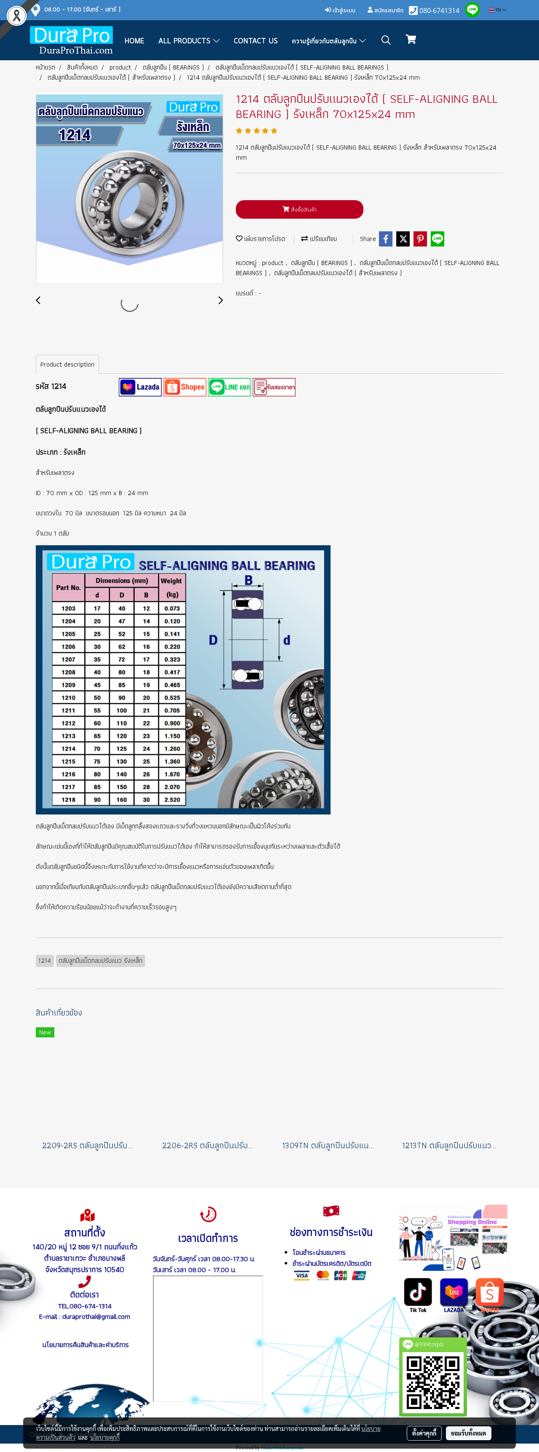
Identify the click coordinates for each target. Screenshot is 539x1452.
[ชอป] (490, 1294)
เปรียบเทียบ (322, 238)
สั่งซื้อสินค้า (303, 209)
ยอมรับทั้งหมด (468, 1433)
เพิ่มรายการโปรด (264, 238)
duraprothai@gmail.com (96, 1316)
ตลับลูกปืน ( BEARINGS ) (322, 262)
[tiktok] (418, 1294)
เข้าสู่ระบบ (343, 10)
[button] (386, 40)
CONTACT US (256, 41)
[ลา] (454, 1294)
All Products (185, 41)
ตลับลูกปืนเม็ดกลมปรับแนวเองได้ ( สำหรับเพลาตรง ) (338, 273)
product (274, 262)
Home (134, 41)
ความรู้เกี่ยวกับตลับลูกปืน (325, 41)
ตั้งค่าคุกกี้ (424, 1433)
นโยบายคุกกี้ (105, 1437)
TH (498, 10)
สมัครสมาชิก (388, 10)
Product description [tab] (67, 364)
